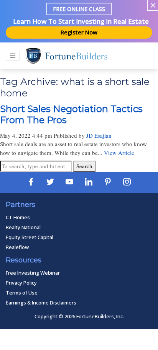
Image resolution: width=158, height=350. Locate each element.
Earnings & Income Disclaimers (41, 302)
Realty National (23, 227)
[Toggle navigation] (13, 56)
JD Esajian (99, 135)
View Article (119, 152)
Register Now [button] (79, 32)
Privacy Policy (21, 282)
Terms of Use (22, 292)
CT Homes (18, 217)
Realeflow (17, 247)
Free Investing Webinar (33, 272)
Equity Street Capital (29, 237)
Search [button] (84, 166)
